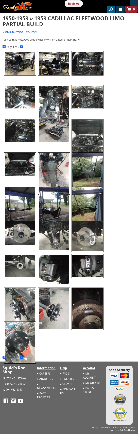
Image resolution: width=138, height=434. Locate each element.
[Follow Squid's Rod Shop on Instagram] (13, 401)
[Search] (110, 8)
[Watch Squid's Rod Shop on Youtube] (20, 401)
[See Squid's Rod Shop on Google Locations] (28, 401)
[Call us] (134, 3)
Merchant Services (120, 420)
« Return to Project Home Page (20, 31)
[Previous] (4, 47)
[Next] (21, 47)
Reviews (73, 3)
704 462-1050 (14, 389)
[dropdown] (120, 9)
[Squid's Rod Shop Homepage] (31, 5)
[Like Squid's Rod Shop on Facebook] (5, 401)
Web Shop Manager (127, 430)
